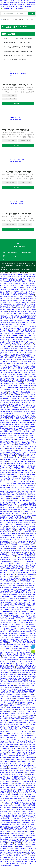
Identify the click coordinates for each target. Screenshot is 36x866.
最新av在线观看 (16, 322)
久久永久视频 (15, 394)
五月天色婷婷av (28, 731)
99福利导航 (5, 528)
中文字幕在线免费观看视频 (27, 717)
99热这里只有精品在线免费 (7, 465)
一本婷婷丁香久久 (5, 398)
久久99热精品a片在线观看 (20, 824)
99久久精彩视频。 (9, 685)
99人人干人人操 (22, 728)
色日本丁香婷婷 (13, 650)
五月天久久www (20, 785)
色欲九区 (6, 855)
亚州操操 (11, 639)
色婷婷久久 (18, 452)
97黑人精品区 (19, 372)
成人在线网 (26, 300)
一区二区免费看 (8, 739)
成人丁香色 (11, 285)
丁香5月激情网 (15, 635)
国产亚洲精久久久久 (28, 382)
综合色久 (15, 657)
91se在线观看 (28, 780)
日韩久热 (20, 741)
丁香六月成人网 (10, 706)
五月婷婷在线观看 (12, 681)
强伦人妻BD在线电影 (23, 472)
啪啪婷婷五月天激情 (15, 483)
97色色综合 (15, 789)
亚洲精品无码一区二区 (22, 357)
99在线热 (14, 489)
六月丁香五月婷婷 (18, 737)
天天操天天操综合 (30, 852)
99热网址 (30, 680)
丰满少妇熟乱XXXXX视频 (19, 407)
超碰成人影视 (7, 304)
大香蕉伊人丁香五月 (17, 622)
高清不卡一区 (11, 574)
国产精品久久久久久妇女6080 (16, 311)
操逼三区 (19, 643)
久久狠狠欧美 (26, 476)
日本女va (12, 844)
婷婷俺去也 (13, 630)
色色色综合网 (15, 826)
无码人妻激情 (16, 617)
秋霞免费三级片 (11, 476)
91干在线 (22, 461)
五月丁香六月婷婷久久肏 (11, 796)
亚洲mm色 (16, 748)
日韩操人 (10, 531)
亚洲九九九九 (26, 537)
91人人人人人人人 (15, 535)
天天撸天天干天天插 (16, 287)
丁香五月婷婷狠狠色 (13, 828)
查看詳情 (16, 103)
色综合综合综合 (13, 348)
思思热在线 (10, 848)
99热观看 (18, 332)
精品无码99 (29, 789)
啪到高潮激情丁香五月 (6, 283)
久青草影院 (19, 704)
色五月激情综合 (25, 600)
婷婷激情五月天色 (15, 611)
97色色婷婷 (29, 604)
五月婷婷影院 (15, 820)
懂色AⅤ (27, 720)
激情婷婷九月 (23, 828)
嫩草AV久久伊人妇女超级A (27, 748)
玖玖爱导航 (24, 291)
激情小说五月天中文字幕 (21, 805)
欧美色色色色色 (8, 591)
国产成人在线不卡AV (16, 696)
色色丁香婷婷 (3, 552)
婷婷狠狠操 (21, 793)
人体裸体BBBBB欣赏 (12, 850)
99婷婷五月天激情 (28, 569)
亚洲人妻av (6, 757)
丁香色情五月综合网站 (18, 780)
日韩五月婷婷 (26, 450)
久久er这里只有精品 (11, 517)
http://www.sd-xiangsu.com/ (15, 767)
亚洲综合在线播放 (20, 672)
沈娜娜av (30, 611)
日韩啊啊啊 (10, 670)
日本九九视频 (30, 380)
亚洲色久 (24, 448)
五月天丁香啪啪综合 (7, 500)
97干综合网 (19, 859)
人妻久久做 (22, 528)
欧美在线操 (3, 474)
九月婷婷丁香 (3, 828)
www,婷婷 (18, 456)
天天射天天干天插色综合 (28, 483)
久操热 (13, 343)
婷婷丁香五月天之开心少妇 (9, 637)
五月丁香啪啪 (29, 831)
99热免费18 (15, 631)
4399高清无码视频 (23, 433)
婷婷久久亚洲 (17, 656)
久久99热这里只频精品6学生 (16, 615)
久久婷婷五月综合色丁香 (6, 424)
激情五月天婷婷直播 (8, 400)
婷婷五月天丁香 (25, 656)
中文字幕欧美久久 (12, 474)
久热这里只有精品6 (11, 707)
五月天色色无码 (6, 820)
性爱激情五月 (27, 746)
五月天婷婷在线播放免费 (25, 850)
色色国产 (18, 693)
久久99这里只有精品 (25, 818)
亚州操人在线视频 (29, 295)
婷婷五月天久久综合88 (20, 689)
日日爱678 (11, 485)
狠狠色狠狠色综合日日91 (7, 557)
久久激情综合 (3, 759)
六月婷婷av (22, 348)
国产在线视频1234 (23, 572)
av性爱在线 (3, 511)
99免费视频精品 (4, 624)
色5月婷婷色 (27, 815)
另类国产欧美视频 (15, 315)
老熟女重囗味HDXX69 (23, 298)
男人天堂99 (10, 843)
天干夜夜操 (17, 848)
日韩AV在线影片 (19, 524)
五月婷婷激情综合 (21, 530)
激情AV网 (24, 443)
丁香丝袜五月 (13, 572)
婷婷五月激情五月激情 (27, 363)
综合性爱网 (13, 594)
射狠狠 (4, 433)
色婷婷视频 (5, 756)
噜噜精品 (12, 576)
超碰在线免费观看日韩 (25, 631)
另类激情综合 (15, 863)
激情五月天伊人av (14, 435)
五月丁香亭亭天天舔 (9, 556)
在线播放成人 (3, 615)
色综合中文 (29, 800)
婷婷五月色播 (25, 543)
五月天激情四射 (27, 783)
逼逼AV (32, 463)
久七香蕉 (8, 359)
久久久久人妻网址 (23, 607)
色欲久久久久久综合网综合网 (18, 419)
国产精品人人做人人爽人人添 (19, 546)
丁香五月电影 (3, 311)
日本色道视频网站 (25, 776)
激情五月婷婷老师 (21, 391)
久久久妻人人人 (8, 652)
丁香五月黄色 (14, 544)
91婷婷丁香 (25, 754)
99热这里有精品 (21, 681)
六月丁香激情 (24, 552)
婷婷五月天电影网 (12, 830)
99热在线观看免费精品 (14, 759)
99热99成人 (3, 704)
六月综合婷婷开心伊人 (14, 361)
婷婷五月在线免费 (10, 530)
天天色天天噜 (29, 694)
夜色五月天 (24, 317)
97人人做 (3, 830)
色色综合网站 (32, 315)
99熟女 (7, 402)
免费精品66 (31, 657)
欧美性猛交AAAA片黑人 (22, 470)
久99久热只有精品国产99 (11, 787)
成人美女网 (25, 359)
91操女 (2, 524)
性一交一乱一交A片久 (23, 489)
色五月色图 (18, 443)
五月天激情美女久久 (26, 726)
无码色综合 (19, 382)
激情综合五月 (28, 406)
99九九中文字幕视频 (17, 861)
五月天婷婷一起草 (7, 326)
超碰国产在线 (19, 346)
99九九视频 (5, 763)
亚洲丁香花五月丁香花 (27, 804)
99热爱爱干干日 (6, 596)
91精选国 (29, 761)
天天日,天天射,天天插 (20, 485)
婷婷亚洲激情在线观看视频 (26, 587)
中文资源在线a (18, 648)
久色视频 (6, 504)
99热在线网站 (5, 587)
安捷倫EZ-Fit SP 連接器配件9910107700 (15, 60)
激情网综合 (12, 785)
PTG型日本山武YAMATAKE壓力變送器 (15, 130)
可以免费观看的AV (11, 313)
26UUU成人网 (11, 761)
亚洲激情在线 (9, 680)
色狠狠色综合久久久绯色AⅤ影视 (10, 776)
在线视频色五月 (30, 509)
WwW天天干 (25, 446)
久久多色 (31, 472)
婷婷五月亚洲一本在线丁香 (18, 354)
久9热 (4, 843)
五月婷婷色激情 (29, 333)
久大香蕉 (9, 726)
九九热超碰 (13, 402)
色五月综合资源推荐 (20, 404)
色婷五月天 (18, 844)
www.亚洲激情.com (9, 694)
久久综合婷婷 (16, 802)
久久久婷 (2, 744)
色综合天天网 (30, 765)
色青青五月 (5, 650)
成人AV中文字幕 (11, 387)
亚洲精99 (27, 539)
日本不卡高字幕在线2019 (10, 341)
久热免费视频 (29, 343)
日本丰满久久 (26, 454)
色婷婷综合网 (5, 561)
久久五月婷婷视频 (11, 320)
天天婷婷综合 (27, 737)
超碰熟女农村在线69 (24, 467)
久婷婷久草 (9, 407)
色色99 (14, 382)
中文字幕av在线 (14, 587)
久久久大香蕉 (5, 793)
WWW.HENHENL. (7, 459)
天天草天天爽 (27, 589)
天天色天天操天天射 (23, 341)
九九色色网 (19, 320)
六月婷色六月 (30, 728)
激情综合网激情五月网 (19, 339)
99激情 (19, 448)
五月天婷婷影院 (19, 743)
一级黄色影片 (13, 793)
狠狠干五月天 (28, 678)
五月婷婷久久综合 (15, 839)
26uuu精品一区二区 (24, 437)
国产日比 (31, 433)
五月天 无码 (14, 731)
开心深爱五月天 (27, 287)
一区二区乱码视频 (25, 385)
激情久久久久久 (12, 643)
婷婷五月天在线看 (30, 672)
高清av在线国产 (14, 467)
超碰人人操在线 (26, 752)
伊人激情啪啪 (13, 798)
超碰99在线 (31, 443)
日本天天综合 (27, 630)
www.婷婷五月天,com (13, 437)
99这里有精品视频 (27, 330)
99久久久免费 (31, 546)
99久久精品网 (7, 352)
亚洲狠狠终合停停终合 (25, 567)
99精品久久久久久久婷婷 (13, 369)
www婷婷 (5, 509)
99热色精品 (32, 622)
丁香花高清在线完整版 (29, 668)
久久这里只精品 (18, 783)
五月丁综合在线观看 (9, 781)
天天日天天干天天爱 (28, 533)
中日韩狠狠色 (11, 548)
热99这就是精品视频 (10, 357)
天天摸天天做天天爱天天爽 (23, 807)
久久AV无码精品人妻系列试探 (12, 469)
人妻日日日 (8, 826)
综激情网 (27, 491)
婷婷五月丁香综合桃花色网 (10, 607)
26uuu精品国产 (10, 487)
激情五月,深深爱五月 (21, 422)
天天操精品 (14, 345)
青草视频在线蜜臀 (5, 580)
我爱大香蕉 (24, 839)
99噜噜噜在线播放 (19, 411)
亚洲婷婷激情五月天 (11, 520)
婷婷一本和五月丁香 (19, 296)
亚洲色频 (12, 831)
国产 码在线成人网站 (20, 378)
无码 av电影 (18, 772)
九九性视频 (19, 476)
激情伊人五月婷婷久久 (28, 283)
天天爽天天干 (22, 663)
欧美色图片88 (27, 367)
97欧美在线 (14, 857)
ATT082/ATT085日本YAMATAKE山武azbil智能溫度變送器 (18, 85)
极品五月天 (20, 630)
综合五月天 (31, 685)
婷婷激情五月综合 (8, 330)
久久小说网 (3, 848)
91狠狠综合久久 (11, 522)
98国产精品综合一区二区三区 (15, 646)
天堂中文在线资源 (11, 813)
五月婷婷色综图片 (25, 496)
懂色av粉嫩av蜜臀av (26, 361)
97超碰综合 (29, 383)
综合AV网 (32, 556)
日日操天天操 (3, 456)
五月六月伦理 (10, 800)
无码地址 (27, 596)
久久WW (6, 315)
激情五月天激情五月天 (23, 626)
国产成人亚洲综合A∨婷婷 (22, 487)
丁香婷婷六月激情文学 (16, 428)
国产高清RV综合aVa (18, 507)
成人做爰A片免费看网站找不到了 (23, 591)
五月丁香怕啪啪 (25, 759)
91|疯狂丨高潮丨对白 (8, 683)
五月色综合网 (27, 346)
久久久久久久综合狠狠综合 (7, 854)
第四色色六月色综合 (28, 550)
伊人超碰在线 (27, 767)
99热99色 (21, 768)
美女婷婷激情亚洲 (5, 576)
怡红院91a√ (31, 718)
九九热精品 (14, 596)
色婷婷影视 (3, 646)
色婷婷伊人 (29, 674)
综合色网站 (6, 831)
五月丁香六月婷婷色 (18, 333)
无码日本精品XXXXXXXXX (16, 295)
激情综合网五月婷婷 (14, 700)
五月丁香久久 (7, 489)
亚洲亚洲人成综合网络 (20, 765)
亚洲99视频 (30, 485)
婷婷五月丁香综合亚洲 (11, 519)
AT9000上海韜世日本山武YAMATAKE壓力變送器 (18, 172)
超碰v (28, 541)
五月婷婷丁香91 (30, 282)
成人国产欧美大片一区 (20, 557)
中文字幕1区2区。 (18, 300)
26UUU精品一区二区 (7, 661)
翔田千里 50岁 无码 (18, 432)
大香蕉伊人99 (31, 404)
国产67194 (17, 385)
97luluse (11, 746)
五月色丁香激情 (11, 444)
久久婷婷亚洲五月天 (9, 450)
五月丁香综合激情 (29, 787)
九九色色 (5, 454)
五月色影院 (13, 491)
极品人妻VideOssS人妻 (8, 554)
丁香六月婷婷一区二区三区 (18, 794)
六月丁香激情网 (12, 720)
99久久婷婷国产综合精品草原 (8, 626)
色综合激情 (15, 602)
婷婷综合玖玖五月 (15, 580)
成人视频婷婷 (22, 722)
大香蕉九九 (19, 450)
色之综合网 (17, 302)
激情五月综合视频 (13, 733)
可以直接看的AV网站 (5, 789)
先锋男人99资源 (21, 813)
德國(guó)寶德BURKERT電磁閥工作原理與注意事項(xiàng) (19, 42)
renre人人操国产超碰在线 (17, 383)
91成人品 (5, 837)
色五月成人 (24, 352)
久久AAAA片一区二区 (6, 533)
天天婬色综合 (13, 835)
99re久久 (32, 715)
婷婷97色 (27, 313)
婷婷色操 (31, 861)
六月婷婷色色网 (7, 578)
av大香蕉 (18, 585)
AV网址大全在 (19, 554)
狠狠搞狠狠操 (16, 531)
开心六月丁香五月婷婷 (21, 706)
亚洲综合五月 (29, 345)
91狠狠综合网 (12, 454)
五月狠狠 (21, 787)
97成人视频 (21, 628)
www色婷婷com (27, 500)
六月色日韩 (29, 650)
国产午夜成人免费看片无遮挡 (27, 757)
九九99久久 (7, 298)
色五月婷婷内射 (11, 674)
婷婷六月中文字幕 (13, 406)
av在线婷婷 (9, 778)
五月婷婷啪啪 (19, 502)
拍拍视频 (28, 339)
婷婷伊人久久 (24, 848)
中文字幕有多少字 (27, 609)
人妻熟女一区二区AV (21, 439)
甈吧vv (19, 543)
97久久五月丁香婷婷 (18, 817)
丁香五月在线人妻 (8, 765)
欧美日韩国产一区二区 (9, 846)
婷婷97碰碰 (8, 863)
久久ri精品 (21, 539)
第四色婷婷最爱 (14, 328)
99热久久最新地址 (15, 718)
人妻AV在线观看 (25, 735)
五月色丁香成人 (28, 768)
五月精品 (16, 633)
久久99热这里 (4, 361)
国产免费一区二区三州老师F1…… (25, 846)
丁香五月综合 (5, 472)
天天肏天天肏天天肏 (14, 763)
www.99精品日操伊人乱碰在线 (11, 376)
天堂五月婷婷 (3, 548)
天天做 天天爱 (26, 843)
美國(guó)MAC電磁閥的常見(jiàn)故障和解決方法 (18, 55)
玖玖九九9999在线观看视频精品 (8, 282)
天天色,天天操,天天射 (24, 730)
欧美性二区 (23, 380)
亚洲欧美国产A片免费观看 (24, 707)
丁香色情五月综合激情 (25, 733)
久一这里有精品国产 (29, 743)
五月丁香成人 (9, 385)
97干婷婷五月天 (27, 724)
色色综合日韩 (28, 389)
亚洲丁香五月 (20, 522)
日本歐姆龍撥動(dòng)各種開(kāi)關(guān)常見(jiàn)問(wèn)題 (19, 51)
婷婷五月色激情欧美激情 (19, 778)
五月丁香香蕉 (20, 313)
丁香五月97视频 (22, 519)
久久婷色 (13, 298)
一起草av (22, 302)
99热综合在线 (12, 457)
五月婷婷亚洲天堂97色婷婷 (15, 815)
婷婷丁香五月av (15, 735)
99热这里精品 (16, 726)
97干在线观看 (12, 859)
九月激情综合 (6, 731)
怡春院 (23, 580)
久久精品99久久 (29, 465)
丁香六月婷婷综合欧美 (16, 367)
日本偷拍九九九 (11, 346)
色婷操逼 (23, 763)
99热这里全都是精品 (29, 372)
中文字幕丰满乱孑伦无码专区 (8, 589)
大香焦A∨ (29, 378)
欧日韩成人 (20, 589)
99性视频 (24, 772)
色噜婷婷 (13, 822)
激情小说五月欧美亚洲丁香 (17, 604)
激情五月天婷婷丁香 (15, 561)
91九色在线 (29, 750)
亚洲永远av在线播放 (22, 774)
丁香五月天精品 (10, 693)
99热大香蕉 (3, 356)
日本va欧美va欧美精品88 (26, 820)
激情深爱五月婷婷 (15, 811)
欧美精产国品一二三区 (6, 537)
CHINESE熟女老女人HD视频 (8, 409)
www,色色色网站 (23, 544)
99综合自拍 (7, 370)
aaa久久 (18, 576)
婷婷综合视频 (19, 565)
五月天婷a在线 (25, 644)
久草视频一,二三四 (12, 728)
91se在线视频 (17, 330)
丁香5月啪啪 (17, 600)
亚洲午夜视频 (24, 611)
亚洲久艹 (31, 493)
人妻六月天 (11, 665)
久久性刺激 (6, 367)
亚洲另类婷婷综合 (13, 768)
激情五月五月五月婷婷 (14, 363)
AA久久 (17, 441)
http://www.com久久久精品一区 (24, 387)
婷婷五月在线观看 (9, 619)
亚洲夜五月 (32, 504)
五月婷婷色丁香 (31, 574)
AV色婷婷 (9, 511)
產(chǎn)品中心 (23, 19)
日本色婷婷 (16, 380)
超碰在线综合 (9, 411)
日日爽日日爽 (16, 578)
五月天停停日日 (27, 643)
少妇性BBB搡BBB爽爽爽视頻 (15, 550)
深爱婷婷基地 (15, 430)
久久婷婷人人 (31, 665)
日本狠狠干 (31, 624)
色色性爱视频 (30, 441)
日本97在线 (31, 422)
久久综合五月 (13, 539)
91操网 (5, 333)
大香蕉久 (25, 854)
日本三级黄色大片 (12, 606)
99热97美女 (13, 504)
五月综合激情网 (6, 343)
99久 (24, 800)
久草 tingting (26, 428)
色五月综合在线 (11, 704)
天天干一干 (7, 306)
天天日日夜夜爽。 (14, 770)
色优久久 (9, 563)
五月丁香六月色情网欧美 (27, 535)
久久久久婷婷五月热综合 (6, 750)
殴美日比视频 (3, 461)
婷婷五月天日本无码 (25, 328)
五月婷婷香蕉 (24, 315)
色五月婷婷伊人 (22, 498)
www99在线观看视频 (22, 504)
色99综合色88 (16, 511)
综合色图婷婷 (3, 665)
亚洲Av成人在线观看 (8, 672)
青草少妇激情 (21, 356)
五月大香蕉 (3, 494)
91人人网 (10, 333)
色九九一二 (19, 781)
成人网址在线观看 (18, 744)
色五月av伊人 (7, 546)
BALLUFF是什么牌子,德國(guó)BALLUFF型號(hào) (18, 47)
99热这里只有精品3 (19, 750)
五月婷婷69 (14, 398)
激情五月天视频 (11, 807)
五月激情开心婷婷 (17, 641)
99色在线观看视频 (26, 335)
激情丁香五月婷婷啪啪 (23, 463)
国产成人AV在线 (8, 754)
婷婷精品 (33, 454)
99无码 (12, 524)
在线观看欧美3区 (25, 700)
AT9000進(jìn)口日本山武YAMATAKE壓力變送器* (18, 214)
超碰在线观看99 (8, 633)
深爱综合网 (21, 596)
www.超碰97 (16, 396)
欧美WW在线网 (7, 631)
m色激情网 (10, 659)
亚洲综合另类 (23, 863)
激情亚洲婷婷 (21, 798)
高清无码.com (18, 800)
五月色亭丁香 (8, 817)
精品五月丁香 (10, 443)
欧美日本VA (7, 354)
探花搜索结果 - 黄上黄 (21, 665)
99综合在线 (5, 324)
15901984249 (33, 647)
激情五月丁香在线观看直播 (27, 396)
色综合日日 (5, 585)
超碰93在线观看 (7, 300)
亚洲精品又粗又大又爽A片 (7, 470)
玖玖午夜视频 (9, 513)
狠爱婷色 (15, 420)
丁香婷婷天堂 (6, 735)
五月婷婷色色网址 (20, 698)
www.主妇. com (14, 757)
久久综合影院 (9, 600)
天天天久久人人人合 (17, 326)
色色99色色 (26, 641)
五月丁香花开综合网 (23, 613)
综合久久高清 (14, 570)
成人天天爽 (31, 711)
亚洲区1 (23, 617)
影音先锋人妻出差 (7, 668)
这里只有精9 (10, 494)
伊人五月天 (22, 789)
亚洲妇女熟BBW (30, 663)
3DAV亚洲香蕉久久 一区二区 (22, 683)
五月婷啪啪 (26, 857)
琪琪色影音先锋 (21, 526)
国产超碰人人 (21, 720)
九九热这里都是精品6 (22, 667)
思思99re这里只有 (14, 717)
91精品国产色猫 (17, 537)
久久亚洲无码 (27, 285)
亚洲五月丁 (26, 324)
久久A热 (19, 337)
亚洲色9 (16, 652)
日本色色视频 (17, 843)
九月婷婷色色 (19, 350)
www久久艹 (12, 324)
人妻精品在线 (28, 430)
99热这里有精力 (20, 702)
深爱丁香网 (10, 480)
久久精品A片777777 (20, 791)
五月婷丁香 (23, 441)
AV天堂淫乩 (23, 376)
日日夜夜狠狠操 (16, 446)
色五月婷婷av (3, 296)
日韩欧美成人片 (27, 781)
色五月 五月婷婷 (15, 352)
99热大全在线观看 (24, 602)
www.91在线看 (22, 509)
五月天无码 (19, 324)
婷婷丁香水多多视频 (12, 365)
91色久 (7, 598)
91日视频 (11, 307)
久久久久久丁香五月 (21, 541)
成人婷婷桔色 (27, 570)
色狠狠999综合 (27, 581)
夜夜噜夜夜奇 (13, 774)
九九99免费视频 (16, 804)
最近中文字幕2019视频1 (23, 822)
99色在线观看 (20, 409)
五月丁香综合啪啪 (9, 378)
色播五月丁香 (17, 659)
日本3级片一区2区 (15, 715)
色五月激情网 (30, 419)
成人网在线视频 (28, 709)
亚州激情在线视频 (28, 565)
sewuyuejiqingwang (19, 852)
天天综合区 (3, 374)
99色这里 (7, 524)
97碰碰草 (30, 828)
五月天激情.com (12, 833)
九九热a (24, 322)
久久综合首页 (13, 628)
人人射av (25, 648)
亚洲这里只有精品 (15, 496)
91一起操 (12, 422)
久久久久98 (6, 483)
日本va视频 (6, 496)
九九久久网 (31, 578)
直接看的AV (26, 687)
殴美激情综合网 (24, 417)
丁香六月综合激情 (26, 576)
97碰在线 (9, 507)
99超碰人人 (18, 307)
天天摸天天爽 (26, 696)
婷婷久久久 (20, 309)
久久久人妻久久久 (25, 559)
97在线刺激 (18, 752)
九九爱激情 (9, 676)
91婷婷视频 (6, 687)
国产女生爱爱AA (4, 419)
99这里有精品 (20, 491)
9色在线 (14, 309)
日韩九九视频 (15, 865)
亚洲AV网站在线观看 (25, 635)
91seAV (2, 519)
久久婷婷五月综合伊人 (14, 552)
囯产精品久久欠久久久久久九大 (10, 559)
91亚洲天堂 (24, 369)
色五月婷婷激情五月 (8, 441)
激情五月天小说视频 (12, 567)
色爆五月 (21, 430)
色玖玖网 (26, 482)
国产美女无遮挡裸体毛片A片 (16, 837)
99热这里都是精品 (15, 291)
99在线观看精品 (13, 722)
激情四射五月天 (29, 580)
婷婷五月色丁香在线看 (17, 306)
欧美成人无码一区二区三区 (7, 609)
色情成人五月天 (18, 661)
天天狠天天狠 (21, 345)
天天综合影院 (21, 606)
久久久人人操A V (10, 404)
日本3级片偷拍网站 (7, 656)
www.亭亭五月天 (6, 804)
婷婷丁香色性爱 (7, 309)
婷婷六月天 (5, 746)
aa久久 (7, 539)
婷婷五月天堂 (9, 648)
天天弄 (25, 661)
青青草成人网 (3, 406)
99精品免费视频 (26, 337)
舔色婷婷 (10, 296)
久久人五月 (24, 624)
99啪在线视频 (11, 502)
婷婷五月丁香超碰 (25, 770)
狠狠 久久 (21, 406)
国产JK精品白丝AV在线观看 (20, 415)
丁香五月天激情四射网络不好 (17, 841)
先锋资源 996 (3, 720)
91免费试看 (13, 543)
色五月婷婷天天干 (18, 563)
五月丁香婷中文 (25, 511)
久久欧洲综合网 (24, 620)
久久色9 (26, 861)
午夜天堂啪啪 (11, 456)
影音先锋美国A (13, 509)
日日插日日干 (5, 428)
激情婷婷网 (18, 609)
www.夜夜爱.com (13, 528)
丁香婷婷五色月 (25, 715)
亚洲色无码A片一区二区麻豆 (16, 389)
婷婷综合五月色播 (10, 581)
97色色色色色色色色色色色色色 (21, 293)
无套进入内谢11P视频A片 (22, 639)
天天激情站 (6, 583)
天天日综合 (19, 548)
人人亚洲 (6, 291)
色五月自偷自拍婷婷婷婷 (19, 676)
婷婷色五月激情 (24, 394)
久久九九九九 (21, 398)
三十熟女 (18, 761)
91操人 (8, 696)
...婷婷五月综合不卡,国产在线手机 (15, 809)
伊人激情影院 (26, 289)
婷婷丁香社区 (29, 356)
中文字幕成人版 (29, 311)
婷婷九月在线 (9, 724)
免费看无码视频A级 (9, 541)
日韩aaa (21, 374)
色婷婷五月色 (3, 485)
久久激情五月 (20, 319)
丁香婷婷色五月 (28, 554)
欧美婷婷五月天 (12, 463)
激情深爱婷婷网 (23, 657)
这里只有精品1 (18, 569)
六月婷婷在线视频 (17, 668)
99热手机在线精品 (21, 574)
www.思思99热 (26, 556)
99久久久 (29, 722)
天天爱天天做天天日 (14, 624)
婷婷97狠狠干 (19, 285)
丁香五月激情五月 (22, 594)
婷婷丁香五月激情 (10, 709)
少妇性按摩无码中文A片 (21, 304)
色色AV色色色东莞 (24, 365)
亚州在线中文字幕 (8, 689)
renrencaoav (6, 482)
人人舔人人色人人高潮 (17, 482)
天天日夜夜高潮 (7, 415)
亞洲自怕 (11, 289)
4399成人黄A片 (4, 435)
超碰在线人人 (28, 524)
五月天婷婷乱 (27, 502)
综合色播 (31, 469)
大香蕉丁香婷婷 (4, 317)
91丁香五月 (31, 359)
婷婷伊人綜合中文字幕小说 (24, 637)
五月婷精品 (30, 794)
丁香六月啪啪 (9, 744)
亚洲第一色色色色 (8, 302)
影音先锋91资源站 (7, 339)
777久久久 (19, 581)
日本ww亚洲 (3, 674)
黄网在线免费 (13, 498)
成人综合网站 (6, 794)
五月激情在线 (17, 670)
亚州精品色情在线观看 (25, 400)
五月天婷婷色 (26, 515)
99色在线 (28, 402)
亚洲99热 (9, 396)
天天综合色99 (5, 422)
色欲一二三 (32, 607)
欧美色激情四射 (6, 337)
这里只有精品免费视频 (15, 756)
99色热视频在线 (21, 674)
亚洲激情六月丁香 (12, 448)
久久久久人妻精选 (16, 359)
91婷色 (28, 654)
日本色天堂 (13, 319)
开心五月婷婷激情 (20, 831)
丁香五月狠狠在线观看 (8, 772)
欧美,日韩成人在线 (8, 783)
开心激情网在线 (27, 713)
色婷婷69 (13, 337)
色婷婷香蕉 (3, 667)
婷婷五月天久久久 (20, 694)
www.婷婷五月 (18, 754)
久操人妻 (21, 570)
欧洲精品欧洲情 (6, 515)
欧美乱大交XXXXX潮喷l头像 (27, 826)
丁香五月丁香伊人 (29, 326)
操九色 (18, 620)
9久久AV (5, 413)
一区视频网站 (21, 474)
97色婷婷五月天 (18, 746)
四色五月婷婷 (25, 469)
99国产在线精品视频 (8, 698)
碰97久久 (20, 857)
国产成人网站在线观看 (23, 520)
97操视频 (16, 461)
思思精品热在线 (7, 293)
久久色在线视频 (21, 478)
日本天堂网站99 (27, 548)
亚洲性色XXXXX (7, 641)
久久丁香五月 (24, 578)
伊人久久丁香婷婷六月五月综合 (15, 678)
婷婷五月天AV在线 (13, 506)
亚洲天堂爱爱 (30, 407)
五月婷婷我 (20, 517)
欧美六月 (32, 613)
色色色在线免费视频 (9, 565)
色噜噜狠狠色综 (11, 667)
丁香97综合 (25, 307)
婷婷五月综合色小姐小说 (22, 493)
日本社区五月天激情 (19, 739)
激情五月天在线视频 (29, 522)
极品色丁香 (29, 302)
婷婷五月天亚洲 (12, 413)
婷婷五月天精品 (4, 774)
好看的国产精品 (7, 802)
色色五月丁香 (19, 854)
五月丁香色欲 (24, 531)
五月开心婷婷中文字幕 (10, 478)
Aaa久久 (20, 731)
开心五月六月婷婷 (19, 424)
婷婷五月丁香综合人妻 (16, 598)
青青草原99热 (4, 506)
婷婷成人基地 (18, 289)
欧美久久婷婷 (11, 711)
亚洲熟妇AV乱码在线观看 (26, 506)
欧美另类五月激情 (27, 456)
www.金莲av (13, 472)
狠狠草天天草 (29, 698)
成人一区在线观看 (5, 718)
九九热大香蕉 (8, 446)
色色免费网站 (29, 474)
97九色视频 (31, 772)
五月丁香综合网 (30, 702)
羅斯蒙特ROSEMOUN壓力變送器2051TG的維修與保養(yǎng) (19, 38)
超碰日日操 (31, 661)
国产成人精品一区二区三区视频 (8, 730)
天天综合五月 (8, 420)
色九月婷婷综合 (26, 844)
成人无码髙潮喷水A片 (24, 420)
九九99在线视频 (4, 717)
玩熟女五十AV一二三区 (8, 493)
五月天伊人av (21, 650)
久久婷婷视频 (29, 561)
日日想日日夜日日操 (12, 374)
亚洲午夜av (19, 713)
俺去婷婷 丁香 (4, 285)
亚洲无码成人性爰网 (11, 433)
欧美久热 (31, 543)
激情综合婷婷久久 (10, 439)
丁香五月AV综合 (23, 796)
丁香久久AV (7, 635)
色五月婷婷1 (12, 585)
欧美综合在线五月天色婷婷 (25, 370)
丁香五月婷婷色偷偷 (13, 417)
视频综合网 (32, 531)
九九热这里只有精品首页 (23, 444)
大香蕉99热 (6, 818)
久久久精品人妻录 (8, 737)
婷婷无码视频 (27, 517)
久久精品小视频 (18, 500)
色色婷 (17, 400)
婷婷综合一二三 (29, 409)
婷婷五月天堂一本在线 (14, 335)
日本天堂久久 (24, 811)
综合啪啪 (3, 693)
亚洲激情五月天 (17, 283)
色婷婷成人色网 (17, 459)
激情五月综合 (5, 543)
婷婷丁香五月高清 (10, 702)
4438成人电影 (13, 593)
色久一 (7, 467)
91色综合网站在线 (17, 533)
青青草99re (14, 370)
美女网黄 (29, 676)
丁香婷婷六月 (30, 354)
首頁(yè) (14, 19)
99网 (13, 304)
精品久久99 (11, 452)
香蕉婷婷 (6, 628)
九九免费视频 (22, 282)
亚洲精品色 (29, 528)
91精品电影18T (21, 402)
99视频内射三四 (29, 628)
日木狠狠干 (27, 374)
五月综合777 (21, 413)
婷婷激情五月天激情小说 (20, 680)
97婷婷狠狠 (22, 654)
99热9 (23, 561)
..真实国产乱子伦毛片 (19, 513)
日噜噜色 (28, 391)
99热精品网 (32, 417)
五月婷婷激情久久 (5, 544)
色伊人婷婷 (7, 822)
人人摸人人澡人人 (28, 741)
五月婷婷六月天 (12, 526)
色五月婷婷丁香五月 (29, 309)
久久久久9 (15, 663)
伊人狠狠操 (5, 391)
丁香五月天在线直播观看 (24, 830)
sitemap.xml (29, 269)
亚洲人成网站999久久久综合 (12, 644)
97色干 (26, 622)
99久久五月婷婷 (14, 583)
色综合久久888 (13, 741)
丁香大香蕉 (23, 583)
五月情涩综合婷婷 (20, 343)
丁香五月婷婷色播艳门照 (8, 350)
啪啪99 (29, 863)
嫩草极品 (18, 556)
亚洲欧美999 (5, 811)
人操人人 (19, 454)
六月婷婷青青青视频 (14, 317)
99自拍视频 (6, 604)
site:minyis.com (18, 480)
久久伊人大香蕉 (20, 465)
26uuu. (6, 741)
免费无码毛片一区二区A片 (25, 593)
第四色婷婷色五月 (12, 356)
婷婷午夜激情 (28, 855)
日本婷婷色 (12, 391)
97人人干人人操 (21, 457)
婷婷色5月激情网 (9, 743)
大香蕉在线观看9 (9, 569)
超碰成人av (13, 687)
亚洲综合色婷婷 (7, 322)
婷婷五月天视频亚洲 (16, 515)
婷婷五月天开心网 (24, 633)
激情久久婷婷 (19, 426)
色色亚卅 (24, 761)
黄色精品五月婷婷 (28, 859)
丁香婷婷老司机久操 (21, 711)
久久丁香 (4, 502)
